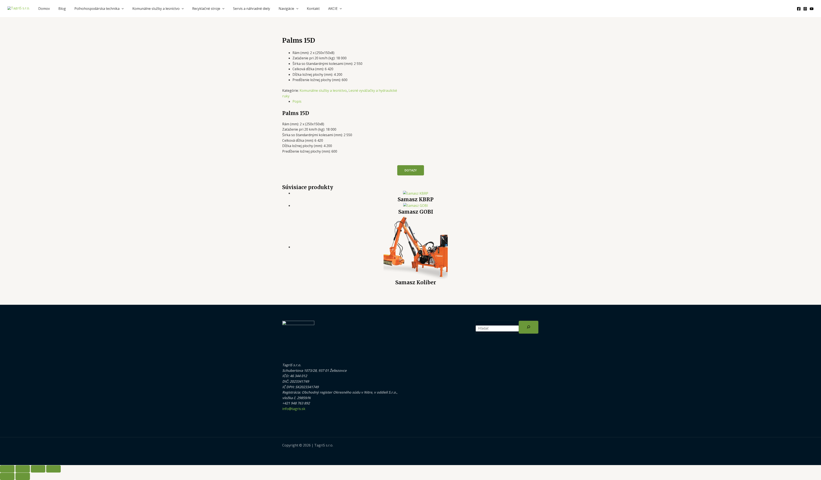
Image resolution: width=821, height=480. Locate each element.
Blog (62, 8)
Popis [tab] (296, 101)
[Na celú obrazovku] (22, 469)
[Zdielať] (38, 469)
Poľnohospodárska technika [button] (97, 8)
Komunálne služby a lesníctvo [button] (156, 8)
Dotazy (411, 170)
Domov (44, 8)
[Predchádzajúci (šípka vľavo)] (7, 476)
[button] (122, 8)
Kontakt (313, 8)
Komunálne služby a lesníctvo (323, 90)
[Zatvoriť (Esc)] (53, 469)
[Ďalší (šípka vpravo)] (22, 476)
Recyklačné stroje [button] (206, 8)
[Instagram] (805, 9)
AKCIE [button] (333, 8)
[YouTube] (812, 9)
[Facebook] (799, 9)
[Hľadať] (528, 327)
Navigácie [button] (286, 8)
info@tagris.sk (293, 408)
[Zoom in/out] (7, 469)
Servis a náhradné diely (251, 8)
